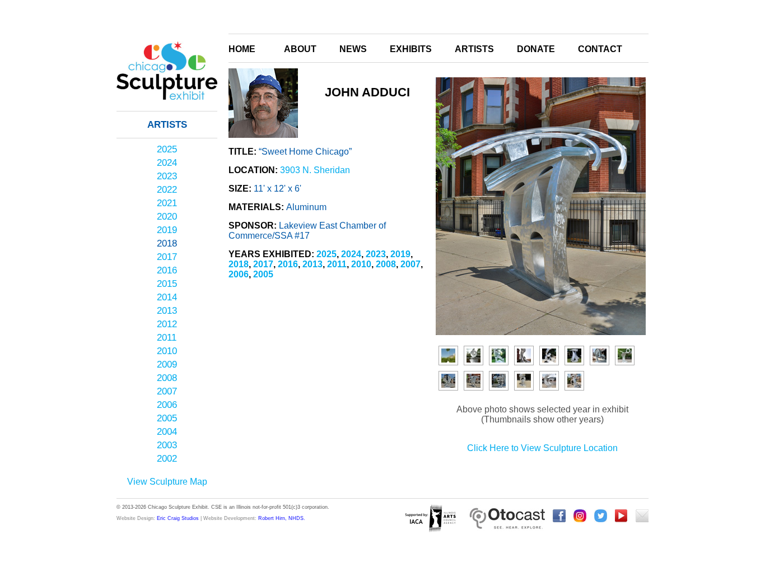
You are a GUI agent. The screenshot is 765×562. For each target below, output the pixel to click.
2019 (167, 230)
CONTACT (600, 49)
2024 (167, 162)
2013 (167, 310)
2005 (167, 418)
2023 (167, 176)
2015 (167, 283)
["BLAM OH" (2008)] (549, 356)
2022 (167, 189)
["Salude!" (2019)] (499, 381)
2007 (167, 391)
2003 (167, 445)
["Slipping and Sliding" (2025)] (574, 381)
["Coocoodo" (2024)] (549, 381)
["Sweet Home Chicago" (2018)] (474, 381)
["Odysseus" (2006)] (499, 356)
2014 (167, 297)
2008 (167, 378)
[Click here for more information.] (507, 519)
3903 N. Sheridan (315, 170)
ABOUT (300, 49)
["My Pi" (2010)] (574, 356)
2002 (167, 458)
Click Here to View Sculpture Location (542, 448)
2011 (166, 337)
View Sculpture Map (167, 481)
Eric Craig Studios (178, 518)
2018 (167, 243)
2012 (167, 324)
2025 (167, 149)
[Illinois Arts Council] (430, 519)
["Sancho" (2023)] (524, 381)
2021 (167, 203)
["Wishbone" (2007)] (524, 356)
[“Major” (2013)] (600, 356)
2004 (167, 431)
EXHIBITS (411, 49)
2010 (167, 351)
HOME (241, 49)
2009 (167, 364)
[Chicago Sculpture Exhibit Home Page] (166, 114)
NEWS (353, 49)
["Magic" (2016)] (625, 356)
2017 (167, 257)
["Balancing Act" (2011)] (448, 356)
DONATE (536, 49)
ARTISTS (474, 49)
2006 (167, 405)
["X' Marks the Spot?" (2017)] (448, 381)
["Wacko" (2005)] (474, 356)
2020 (167, 216)
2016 (167, 270)
